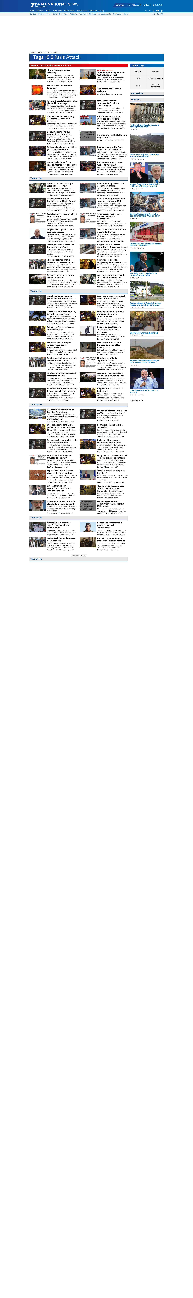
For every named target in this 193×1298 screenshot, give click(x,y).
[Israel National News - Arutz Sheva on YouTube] (158, 10)
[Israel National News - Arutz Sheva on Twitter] (146, 10)
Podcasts (73, 14)
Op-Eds (33, 14)
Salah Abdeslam (155, 79)
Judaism (41, 14)
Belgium (138, 71)
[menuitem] (32, 10)
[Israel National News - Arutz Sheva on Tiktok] (162, 10)
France (155, 71)
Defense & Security (96, 10)
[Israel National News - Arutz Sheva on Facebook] (150, 10)
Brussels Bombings (155, 86)
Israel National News (36, 52)
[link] (147, 126)
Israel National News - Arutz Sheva (48, 6)
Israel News (57, 10)
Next (83, 556)
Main (32, 10)
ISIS (138, 79)
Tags (45, 52)
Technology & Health (87, 14)
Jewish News (82, 10)
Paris (138, 86)
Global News (69, 10)
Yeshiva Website (104, 14)
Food (48, 14)
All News (40, 10)
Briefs (48, 10)
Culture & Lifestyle (60, 14)
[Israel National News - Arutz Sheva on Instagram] (154, 10)
